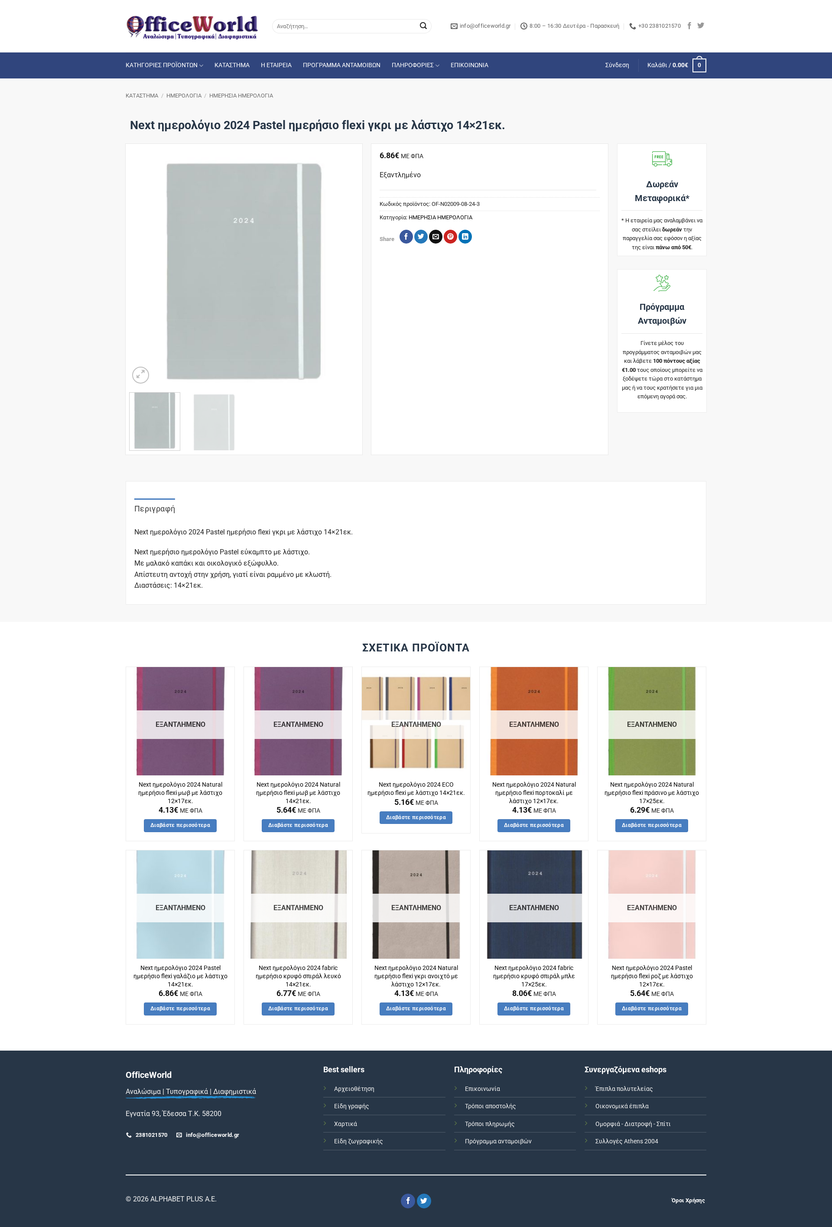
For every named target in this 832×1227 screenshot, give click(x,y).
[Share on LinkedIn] (465, 237)
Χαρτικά (345, 1124)
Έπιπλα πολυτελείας (624, 1089)
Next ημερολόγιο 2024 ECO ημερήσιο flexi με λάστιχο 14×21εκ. (416, 789)
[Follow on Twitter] (700, 26)
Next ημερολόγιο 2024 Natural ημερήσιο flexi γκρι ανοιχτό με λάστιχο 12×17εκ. (416, 976)
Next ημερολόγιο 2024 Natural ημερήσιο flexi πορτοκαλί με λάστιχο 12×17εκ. (534, 792)
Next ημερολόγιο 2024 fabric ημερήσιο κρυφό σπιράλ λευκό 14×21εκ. (298, 976)
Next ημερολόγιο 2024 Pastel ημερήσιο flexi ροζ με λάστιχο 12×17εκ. (652, 976)
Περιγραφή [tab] (154, 508)
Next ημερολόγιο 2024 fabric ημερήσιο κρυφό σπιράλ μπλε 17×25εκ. (534, 976)
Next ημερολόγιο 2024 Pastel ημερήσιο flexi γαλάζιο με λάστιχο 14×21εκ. (180, 976)
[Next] (343, 271)
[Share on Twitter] (421, 237)
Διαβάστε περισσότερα (180, 825)
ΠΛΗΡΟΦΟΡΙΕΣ (413, 65)
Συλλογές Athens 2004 (626, 1141)
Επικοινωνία (482, 1089)
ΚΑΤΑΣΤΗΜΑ (232, 65)
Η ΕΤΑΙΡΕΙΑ (276, 65)
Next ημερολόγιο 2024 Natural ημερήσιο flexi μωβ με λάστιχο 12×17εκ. (180, 792)
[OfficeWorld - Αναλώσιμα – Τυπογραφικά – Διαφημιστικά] (192, 26)
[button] (617, 65)
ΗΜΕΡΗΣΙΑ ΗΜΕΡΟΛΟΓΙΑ (241, 95)
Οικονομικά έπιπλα (622, 1106)
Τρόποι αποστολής (490, 1106)
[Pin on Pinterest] (450, 237)
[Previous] (145, 271)
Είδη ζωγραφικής (358, 1141)
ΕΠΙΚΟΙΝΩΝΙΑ (469, 65)
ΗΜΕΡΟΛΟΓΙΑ (184, 95)
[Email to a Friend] (435, 237)
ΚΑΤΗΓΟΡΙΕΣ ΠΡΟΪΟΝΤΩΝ (162, 65)
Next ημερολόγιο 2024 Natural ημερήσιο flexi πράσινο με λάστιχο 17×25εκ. (651, 792)
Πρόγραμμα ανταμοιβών (498, 1141)
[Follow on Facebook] (689, 26)
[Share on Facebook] (406, 237)
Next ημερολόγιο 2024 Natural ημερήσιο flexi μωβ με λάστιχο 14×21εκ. (298, 792)
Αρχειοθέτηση (354, 1089)
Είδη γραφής (351, 1106)
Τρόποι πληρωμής (490, 1124)
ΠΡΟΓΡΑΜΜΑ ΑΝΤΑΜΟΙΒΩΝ (341, 65)
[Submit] (423, 26)
